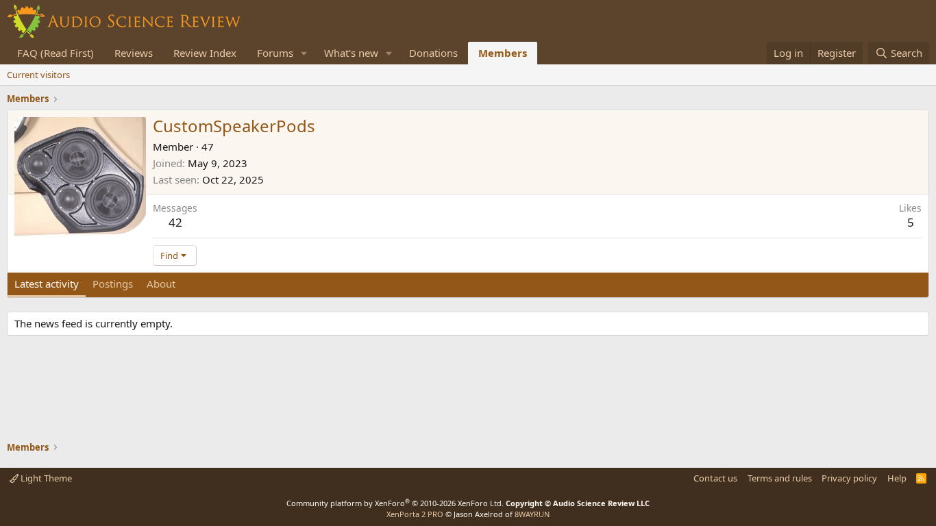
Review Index (204, 53)
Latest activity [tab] (46, 283)
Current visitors (38, 74)
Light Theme (45, 478)
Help (897, 478)
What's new (351, 53)
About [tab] (161, 283)
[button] (304, 53)
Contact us (715, 478)
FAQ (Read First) (55, 53)
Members (502, 53)
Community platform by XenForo (395, 503)
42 (175, 222)
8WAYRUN (532, 514)
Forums (275, 53)
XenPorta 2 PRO (414, 514)
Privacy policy (849, 478)
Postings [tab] (113, 283)
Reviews (133, 53)
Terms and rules (780, 478)
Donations (433, 53)
